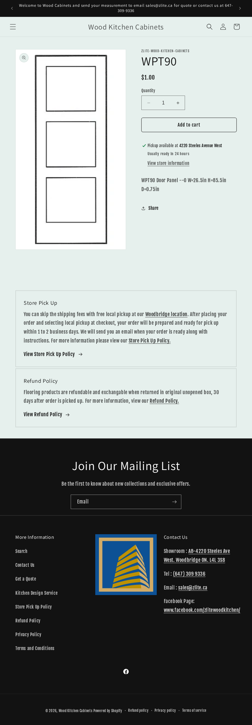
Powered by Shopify (107, 711)
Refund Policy (28, 620)
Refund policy (138, 710)
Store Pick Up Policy (33, 606)
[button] (13, 26)
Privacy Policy (28, 634)
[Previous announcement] (12, 8)
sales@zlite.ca (192, 588)
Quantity (148, 90)
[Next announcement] (240, 8)
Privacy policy (165, 710)
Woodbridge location (166, 314)
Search (21, 551)
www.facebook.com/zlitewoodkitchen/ (202, 610)
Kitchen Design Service (36, 593)
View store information (168, 163)
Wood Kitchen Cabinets (76, 711)
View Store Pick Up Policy (49, 354)
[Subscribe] (174, 502)
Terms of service (194, 710)
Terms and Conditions (35, 648)
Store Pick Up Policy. (150, 341)
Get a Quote (25, 579)
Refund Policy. (164, 401)
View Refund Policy (43, 414)
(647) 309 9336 (189, 574)
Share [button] (153, 208)
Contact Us (25, 565)
